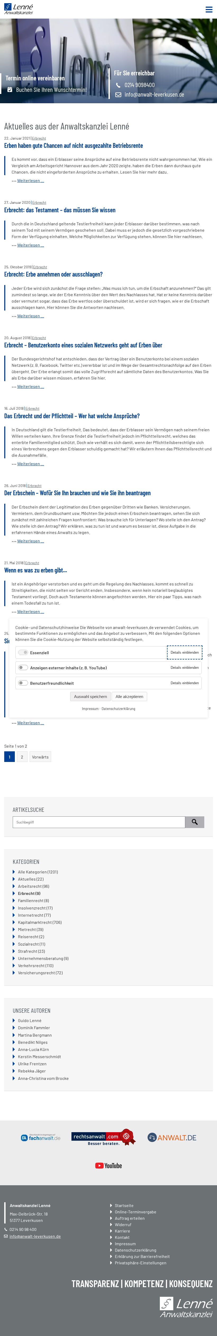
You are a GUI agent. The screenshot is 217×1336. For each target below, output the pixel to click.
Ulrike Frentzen (32, 1063)
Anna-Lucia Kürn (33, 1049)
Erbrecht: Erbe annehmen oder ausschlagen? (53, 274)
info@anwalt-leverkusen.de (154, 94)
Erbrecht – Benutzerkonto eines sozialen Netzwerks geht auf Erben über (83, 345)
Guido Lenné (30, 1020)
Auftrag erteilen (130, 1218)
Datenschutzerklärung (135, 1249)
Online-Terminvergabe (135, 1211)
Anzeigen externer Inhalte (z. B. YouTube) (68, 667)
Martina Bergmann (35, 1034)
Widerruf (123, 1224)
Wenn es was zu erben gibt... (35, 570)
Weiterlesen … (30, 180)
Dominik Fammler (34, 1027)
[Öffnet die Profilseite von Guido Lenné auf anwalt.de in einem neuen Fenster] (171, 1137)
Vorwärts (40, 756)
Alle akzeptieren (129, 696)
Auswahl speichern (90, 696)
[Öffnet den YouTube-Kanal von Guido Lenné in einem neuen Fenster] (108, 1165)
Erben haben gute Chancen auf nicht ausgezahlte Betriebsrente (73, 145)
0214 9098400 (140, 84)
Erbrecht (39, 138)
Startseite (124, 1205)
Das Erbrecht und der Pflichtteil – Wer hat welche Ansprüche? (72, 416)
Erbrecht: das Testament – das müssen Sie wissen (59, 210)
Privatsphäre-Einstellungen (140, 1262)
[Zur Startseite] (18, 12)
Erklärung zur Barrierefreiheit (142, 1256)
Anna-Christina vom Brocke (43, 1078)
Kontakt (122, 1237)
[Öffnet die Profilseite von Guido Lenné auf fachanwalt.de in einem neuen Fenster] (41, 1137)
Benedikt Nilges (33, 1042)
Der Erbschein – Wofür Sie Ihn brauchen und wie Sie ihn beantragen (77, 493)
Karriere (122, 1230)
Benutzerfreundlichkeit (52, 683)
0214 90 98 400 (23, 1229)
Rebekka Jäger (32, 1070)
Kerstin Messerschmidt (39, 1056)
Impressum (125, 1243)
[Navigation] (209, 10)
